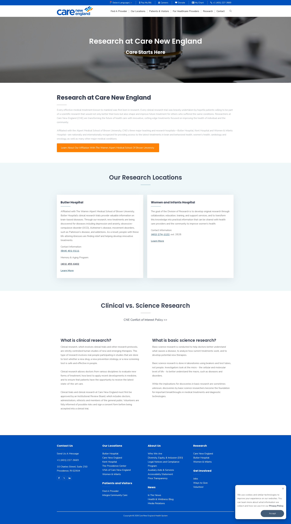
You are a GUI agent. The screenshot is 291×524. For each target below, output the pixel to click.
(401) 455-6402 (70, 264)
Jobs (195, 478)
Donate (181, 2)
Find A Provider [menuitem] (119, 11)
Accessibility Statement (160, 474)
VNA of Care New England (116, 470)
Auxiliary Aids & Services (161, 470)
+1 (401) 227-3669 (222, 2)
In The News (154, 495)
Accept (272, 513)
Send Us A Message (68, 453)
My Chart (199, 2)
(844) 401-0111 (70, 251)
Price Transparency (157, 478)
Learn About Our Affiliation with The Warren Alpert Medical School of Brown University (107, 147)
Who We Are (155, 453)
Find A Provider (110, 491)
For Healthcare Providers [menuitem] (186, 11)
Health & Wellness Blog (161, 499)
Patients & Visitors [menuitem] (159, 11)
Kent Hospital (109, 461)
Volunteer (198, 487)
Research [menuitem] (208, 11)
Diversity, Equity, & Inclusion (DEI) (165, 457)
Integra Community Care (114, 495)
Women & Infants (111, 474)
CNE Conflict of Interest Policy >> (145, 320)
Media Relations (156, 503)
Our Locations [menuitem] (138, 11)
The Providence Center (114, 466)
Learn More (67, 270)
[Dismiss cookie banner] (283, 489)
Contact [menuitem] (221, 11)
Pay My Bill (146, 2)
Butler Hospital (110, 453)
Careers (164, 2)
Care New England (112, 457)
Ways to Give (200, 483)
